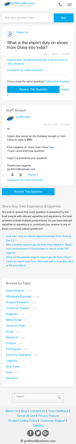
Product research (57, 60)
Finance (14, 343)
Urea (12, 372)
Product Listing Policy (23, 420)
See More (11, 378)
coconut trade (19, 325)
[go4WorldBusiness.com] (23, 120)
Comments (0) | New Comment (25, 70)
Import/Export (14, 60)
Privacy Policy (48, 416)
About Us (11, 411)
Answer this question (33, 89)
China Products (15, 63)
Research (15, 337)
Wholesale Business (35, 60)
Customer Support (21, 308)
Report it (33, 174)
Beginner (15, 314)
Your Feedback (58, 411)
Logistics (15, 360)
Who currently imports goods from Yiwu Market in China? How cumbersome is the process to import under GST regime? (39, 249)
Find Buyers (17, 349)
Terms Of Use (26, 416)
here (51, 147)
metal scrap (17, 319)
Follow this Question (58, 81)
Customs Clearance (22, 354)
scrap (13, 331)
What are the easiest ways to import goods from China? (38, 257)
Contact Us (37, 411)
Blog (24, 411)
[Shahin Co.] (23, 36)
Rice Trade (16, 366)
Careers (38, 425)
